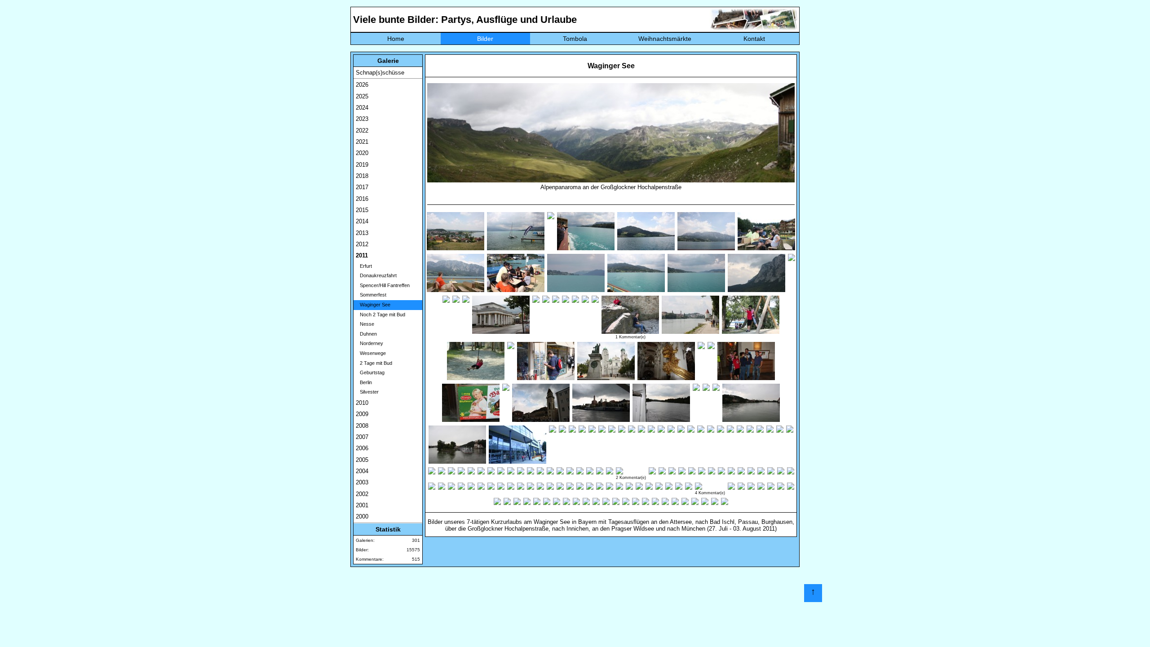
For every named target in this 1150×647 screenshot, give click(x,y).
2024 (362, 107)
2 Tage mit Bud (374, 363)
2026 (362, 84)
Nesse (365, 324)
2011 (362, 255)
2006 (362, 448)
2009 (362, 414)
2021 (362, 141)
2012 (362, 244)
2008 (362, 425)
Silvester (367, 391)
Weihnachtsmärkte (664, 38)
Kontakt (754, 38)
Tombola (575, 38)
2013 (362, 233)
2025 (362, 96)
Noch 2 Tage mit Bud (380, 314)
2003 (362, 482)
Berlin (364, 382)
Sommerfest (371, 294)
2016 (362, 198)
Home (395, 38)
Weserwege (371, 353)
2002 (362, 494)
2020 (362, 153)
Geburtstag (370, 372)
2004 (362, 471)
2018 (362, 176)
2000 (362, 516)
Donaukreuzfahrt (376, 275)
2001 (362, 505)
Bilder (485, 38)
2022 (362, 130)
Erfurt (364, 266)
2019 (362, 164)
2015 (362, 210)
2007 (362, 437)
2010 (362, 402)
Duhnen (366, 334)
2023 (362, 118)
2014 (362, 221)
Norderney (369, 343)
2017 (362, 187)
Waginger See (373, 304)
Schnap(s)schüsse (380, 72)
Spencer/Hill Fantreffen (383, 285)
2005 (362, 459)
